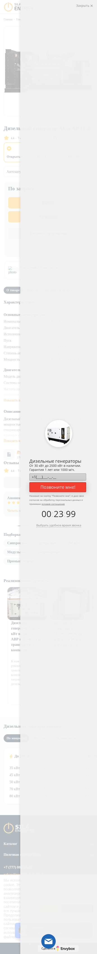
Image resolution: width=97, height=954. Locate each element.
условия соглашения (53, 504)
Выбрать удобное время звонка (58, 525)
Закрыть (83, 5)
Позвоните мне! (57, 487)
